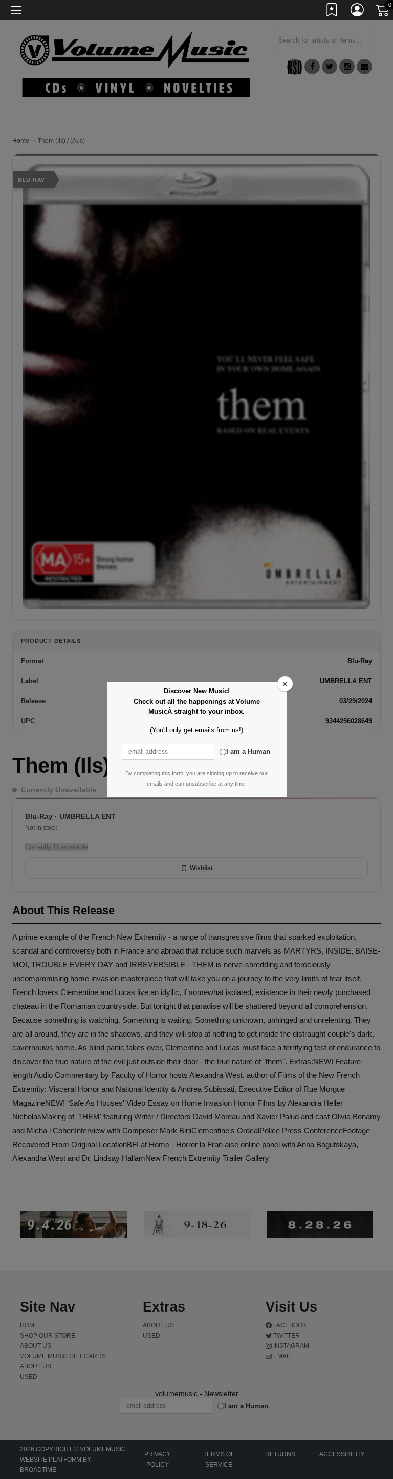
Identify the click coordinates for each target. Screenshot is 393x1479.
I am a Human (248, 751)
